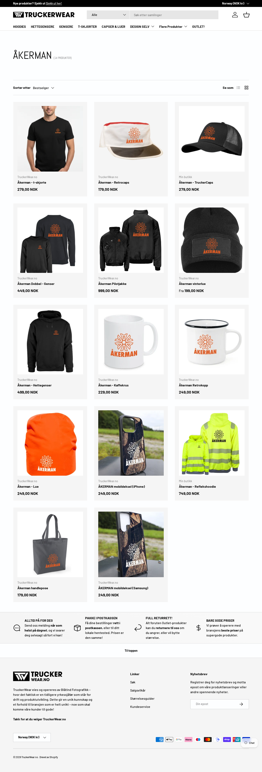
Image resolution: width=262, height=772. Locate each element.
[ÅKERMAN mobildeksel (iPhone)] (131, 443)
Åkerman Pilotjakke (112, 284)
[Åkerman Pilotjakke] (131, 240)
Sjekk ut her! (54, 3)
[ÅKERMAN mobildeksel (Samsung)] (131, 544)
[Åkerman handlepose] (50, 544)
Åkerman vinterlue (192, 284)
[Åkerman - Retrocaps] (131, 139)
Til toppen (131, 650)
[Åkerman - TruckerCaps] (212, 139)
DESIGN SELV (139, 26)
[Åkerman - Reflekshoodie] (212, 443)
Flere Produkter (170, 26)
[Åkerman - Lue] (50, 443)
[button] (246, 14)
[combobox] (152, 14)
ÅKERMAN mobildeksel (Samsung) (123, 588)
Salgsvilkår (138, 690)
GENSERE (66, 26)
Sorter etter (21, 87)
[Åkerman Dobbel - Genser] (50, 240)
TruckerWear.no (29, 757)
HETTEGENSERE (42, 26)
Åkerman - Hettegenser (34, 385)
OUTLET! (198, 26)
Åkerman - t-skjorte (31, 182)
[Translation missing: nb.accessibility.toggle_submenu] (152, 26)
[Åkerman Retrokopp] (212, 341)
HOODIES (19, 26)
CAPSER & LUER (113, 26)
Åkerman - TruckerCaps (196, 182)
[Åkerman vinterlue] (212, 240)
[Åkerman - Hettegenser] (50, 341)
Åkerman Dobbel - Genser (35, 284)
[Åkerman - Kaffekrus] (131, 341)
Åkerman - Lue (28, 486)
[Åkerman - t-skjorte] (50, 139)
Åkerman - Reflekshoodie (197, 486)
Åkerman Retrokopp (193, 385)
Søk (132, 682)
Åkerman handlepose (32, 588)
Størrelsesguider (142, 698)
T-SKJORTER (87, 26)
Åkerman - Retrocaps (113, 182)
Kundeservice (140, 706)
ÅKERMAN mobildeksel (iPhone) (121, 486)
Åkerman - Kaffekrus (113, 385)
